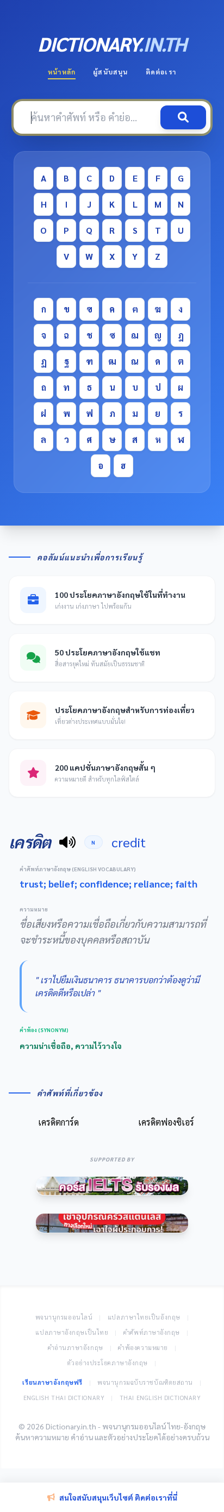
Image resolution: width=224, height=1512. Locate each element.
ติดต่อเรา (161, 71)
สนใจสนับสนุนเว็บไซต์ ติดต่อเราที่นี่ (118, 1497)
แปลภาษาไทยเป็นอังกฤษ (144, 1317)
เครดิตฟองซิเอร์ (166, 1122)
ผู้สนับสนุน (110, 71)
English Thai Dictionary (64, 1398)
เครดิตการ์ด (58, 1122)
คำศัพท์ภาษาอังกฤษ (151, 1332)
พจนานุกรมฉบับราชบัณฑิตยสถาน (145, 1382)
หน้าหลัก (62, 71)
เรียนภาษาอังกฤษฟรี (52, 1382)
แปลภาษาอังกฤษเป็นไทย (71, 1332)
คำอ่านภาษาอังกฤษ (75, 1348)
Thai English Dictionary (160, 1398)
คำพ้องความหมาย (143, 1348)
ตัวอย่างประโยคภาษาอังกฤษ (107, 1363)
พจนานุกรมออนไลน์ (64, 1317)
